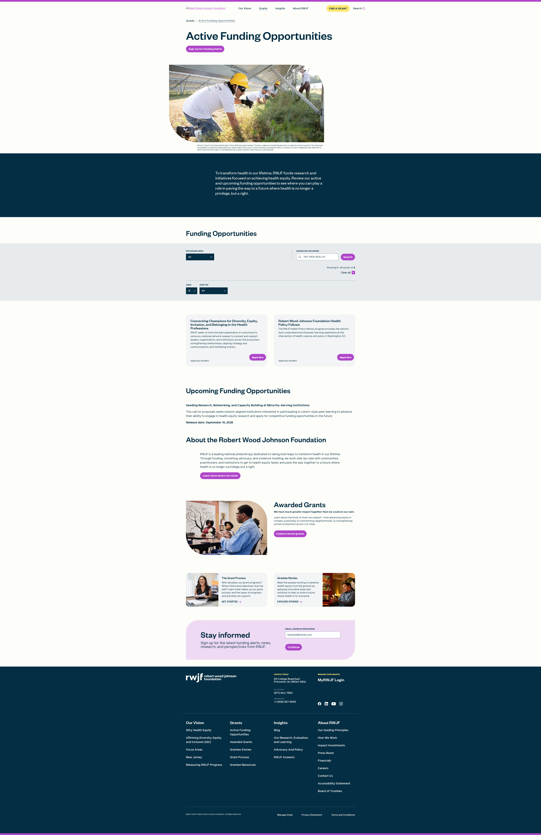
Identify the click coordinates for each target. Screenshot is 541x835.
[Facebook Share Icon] (319, 704)
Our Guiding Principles (333, 730)
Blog (277, 730)
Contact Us (325, 776)
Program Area (194, 251)
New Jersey (194, 757)
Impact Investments (331, 745)
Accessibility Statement (334, 783)
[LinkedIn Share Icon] (326, 704)
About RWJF (329, 722)
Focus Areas (194, 750)
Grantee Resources (243, 765)
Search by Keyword (307, 251)
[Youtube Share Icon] (333, 704)
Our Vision (195, 722)
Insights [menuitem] (280, 8)
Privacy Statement (311, 815)
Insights (281, 722)
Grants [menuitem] (263, 8)
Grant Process (239, 757)
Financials (324, 761)
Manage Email (284, 815)
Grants (236, 722)
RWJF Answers (284, 757)
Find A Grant (338, 8)
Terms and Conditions (343, 815)
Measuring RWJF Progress (204, 765)
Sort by (204, 285)
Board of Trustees (330, 791)
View (188, 285)
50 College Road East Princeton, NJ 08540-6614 (290, 680)
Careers (323, 768)
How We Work (327, 738)
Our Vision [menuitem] (245, 8)
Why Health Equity (198, 730)
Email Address (300, 629)
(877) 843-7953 (283, 693)
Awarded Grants (241, 742)
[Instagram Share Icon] (341, 704)
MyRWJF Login (331, 679)
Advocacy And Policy (288, 750)
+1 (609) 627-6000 (285, 701)
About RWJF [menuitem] (300, 8)
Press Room (326, 753)
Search (357, 8)
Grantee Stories (240, 750)
